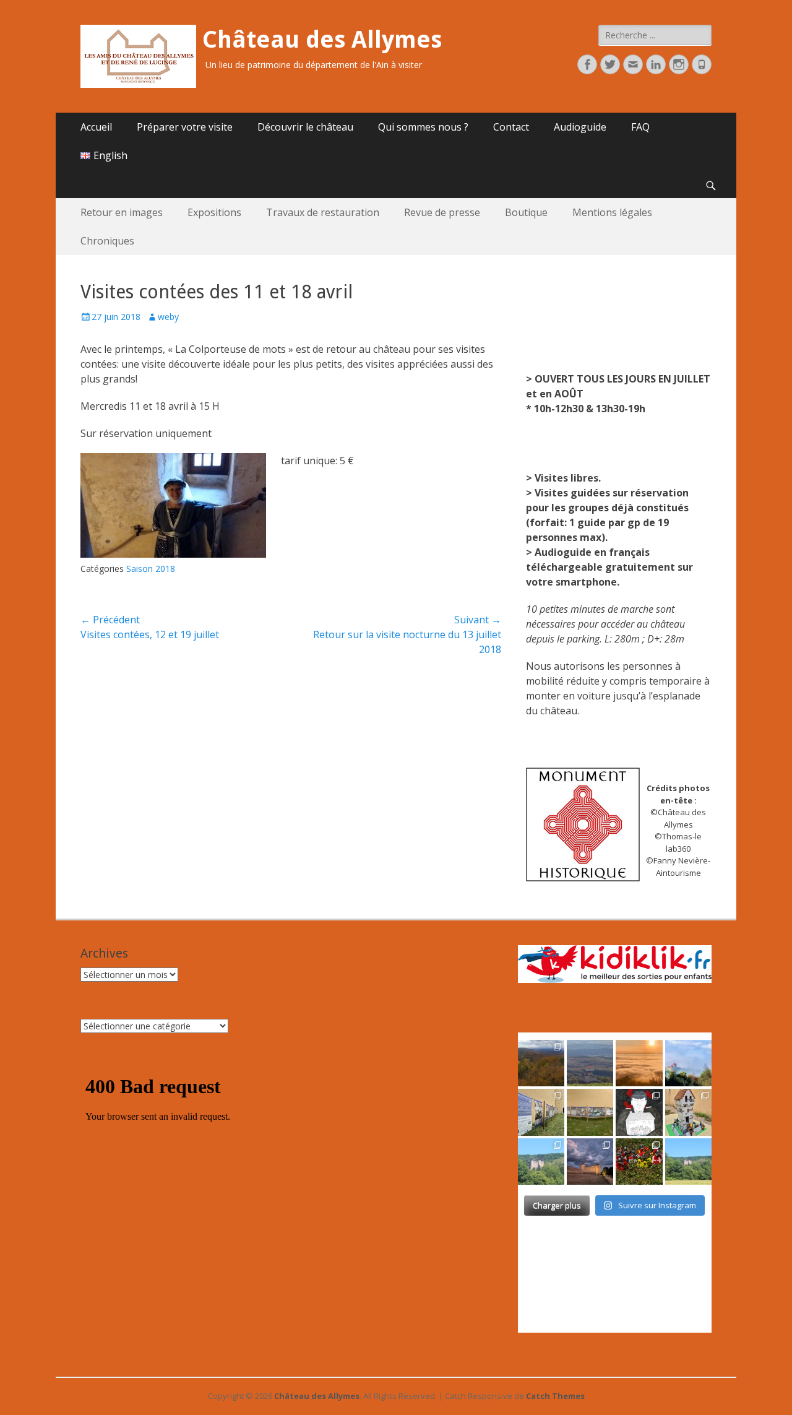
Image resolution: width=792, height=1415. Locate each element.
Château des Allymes (322, 39)
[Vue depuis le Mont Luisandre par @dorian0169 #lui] (590, 1063)
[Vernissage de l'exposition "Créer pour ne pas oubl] (541, 1112)
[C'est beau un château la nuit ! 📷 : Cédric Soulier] (590, 1161)
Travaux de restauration (322, 212)
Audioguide (580, 127)
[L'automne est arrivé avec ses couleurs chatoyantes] (541, 1063)
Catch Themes (555, 1395)
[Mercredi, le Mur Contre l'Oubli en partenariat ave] (590, 1112)
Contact (511, 127)
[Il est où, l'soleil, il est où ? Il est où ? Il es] (688, 1063)
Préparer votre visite (185, 127)
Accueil (96, 127)
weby (168, 316)
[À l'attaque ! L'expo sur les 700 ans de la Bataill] (639, 1161)
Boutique (526, 212)
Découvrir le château (305, 127)
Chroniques (107, 241)
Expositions (214, 212)
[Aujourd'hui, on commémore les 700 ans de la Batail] (541, 1161)
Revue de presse (442, 212)
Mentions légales (612, 212)
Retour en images (121, 212)
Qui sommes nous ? (423, 127)
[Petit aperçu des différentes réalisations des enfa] (688, 1112)
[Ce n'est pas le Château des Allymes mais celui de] (688, 1161)
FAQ (640, 127)
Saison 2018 (150, 568)
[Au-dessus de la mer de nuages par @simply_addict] (639, 1063)
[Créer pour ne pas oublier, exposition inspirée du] (639, 1112)
